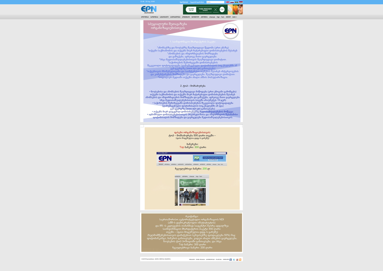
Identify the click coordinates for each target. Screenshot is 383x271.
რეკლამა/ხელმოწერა (197, 2)
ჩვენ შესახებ (184, 2)
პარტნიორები (210, 259)
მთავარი (192, 259)
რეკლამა (219, 259)
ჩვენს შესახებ (200, 259)
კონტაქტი (226, 259)
